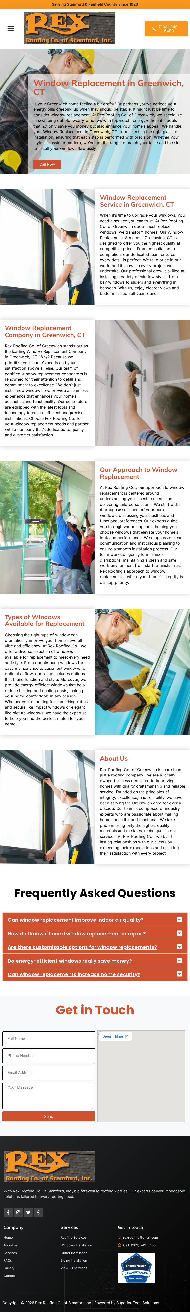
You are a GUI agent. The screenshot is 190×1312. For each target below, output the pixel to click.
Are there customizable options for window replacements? (82, 947)
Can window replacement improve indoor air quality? (75, 919)
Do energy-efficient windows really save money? (70, 960)
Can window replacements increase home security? (74, 974)
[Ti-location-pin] (38, 1212)
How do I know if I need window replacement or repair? (77, 933)
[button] (10, 29)
